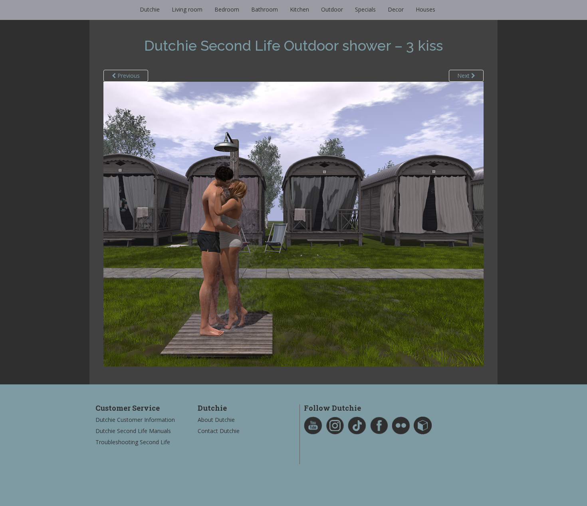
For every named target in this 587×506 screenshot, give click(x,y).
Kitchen (299, 9)
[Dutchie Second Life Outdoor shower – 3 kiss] (293, 223)
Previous (128, 75)
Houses (425, 9)
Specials (365, 9)
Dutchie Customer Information (135, 419)
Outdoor (332, 9)
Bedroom (226, 9)
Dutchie (150, 9)
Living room (187, 9)
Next (464, 75)
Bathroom (264, 9)
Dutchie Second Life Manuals (133, 431)
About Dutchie (216, 419)
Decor (396, 9)
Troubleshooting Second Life (132, 442)
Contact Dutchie (219, 431)
